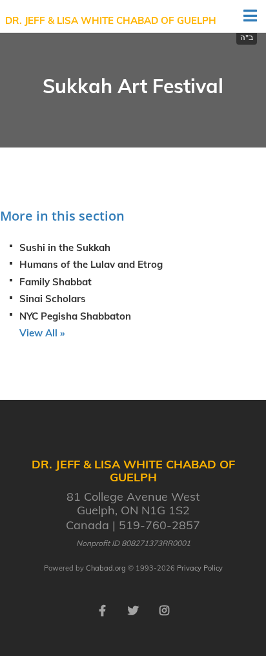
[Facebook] (102, 609)
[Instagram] (164, 609)
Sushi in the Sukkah (64, 247)
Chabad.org (106, 568)
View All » (42, 333)
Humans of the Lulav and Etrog (91, 264)
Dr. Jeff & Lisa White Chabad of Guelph (110, 20)
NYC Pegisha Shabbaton (75, 316)
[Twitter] (133, 609)
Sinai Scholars (52, 298)
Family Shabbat (55, 282)
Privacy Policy (200, 568)
